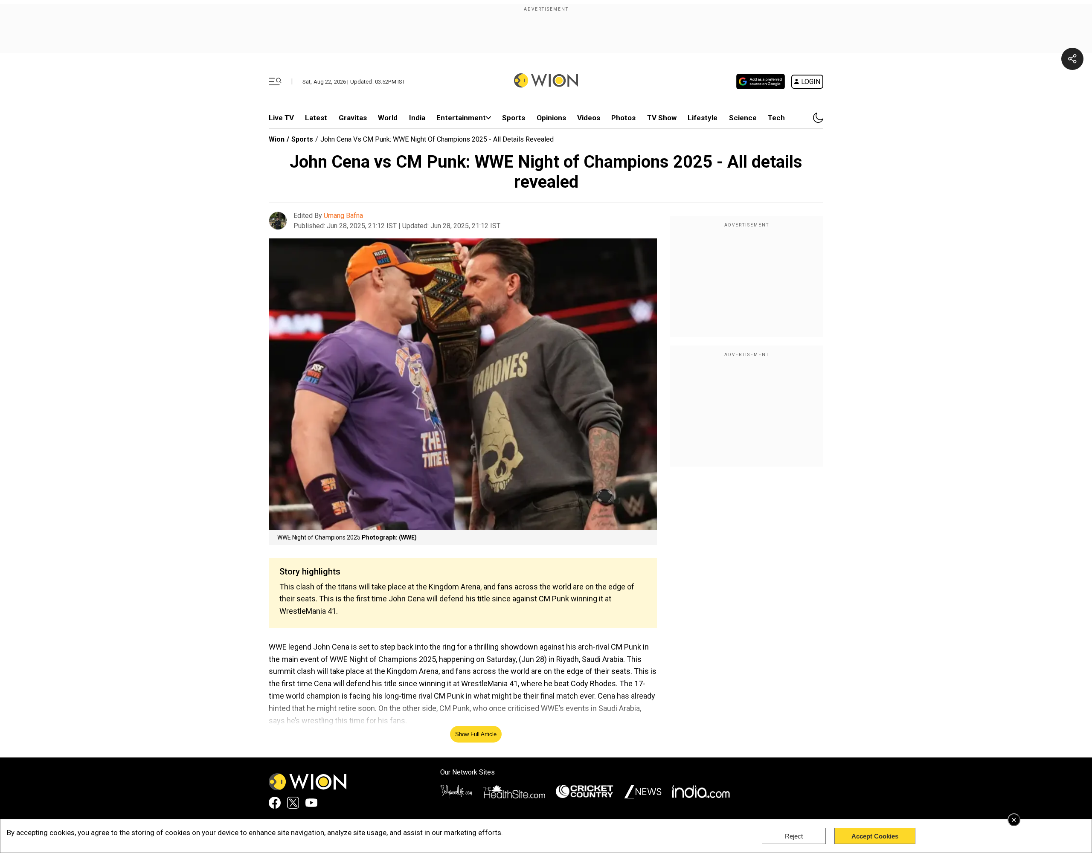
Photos (623, 117)
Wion (277, 139)
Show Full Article (476, 734)
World (388, 117)
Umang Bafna (343, 216)
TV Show (662, 117)
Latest (316, 117)
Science (743, 117)
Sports (513, 117)
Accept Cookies (874, 836)
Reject (794, 836)
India (417, 117)
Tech (776, 117)
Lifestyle (702, 117)
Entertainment (461, 117)
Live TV (281, 117)
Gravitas (353, 117)
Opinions (551, 117)
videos (588, 117)
